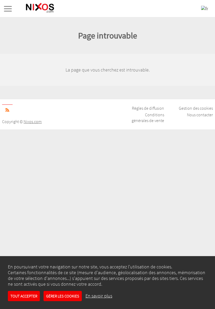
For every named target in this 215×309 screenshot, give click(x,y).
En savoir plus (98, 296)
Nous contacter (200, 114)
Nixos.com (33, 121)
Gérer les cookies (62, 296)
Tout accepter (23, 296)
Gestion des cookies (196, 108)
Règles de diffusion (148, 108)
